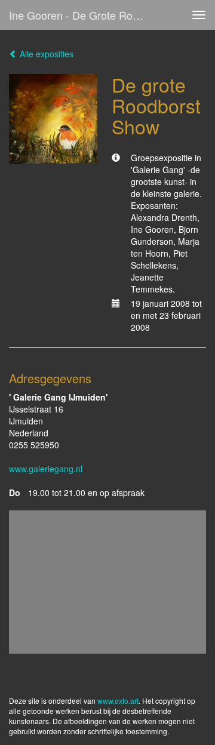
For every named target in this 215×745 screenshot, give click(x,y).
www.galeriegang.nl (45, 469)
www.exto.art (118, 700)
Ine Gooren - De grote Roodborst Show (82, 15)
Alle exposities (45, 54)
